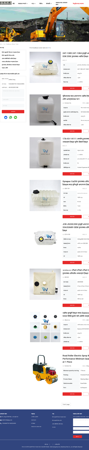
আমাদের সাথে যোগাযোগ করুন (36, 426)
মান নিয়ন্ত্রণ (33, 423)
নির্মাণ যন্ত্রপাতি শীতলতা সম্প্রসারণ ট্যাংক (11, 52)
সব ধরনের (53, 427)
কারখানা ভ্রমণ (33, 420)
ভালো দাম (72, 88)
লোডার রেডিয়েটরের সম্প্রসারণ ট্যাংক (10, 61)
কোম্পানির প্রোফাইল (34, 416)
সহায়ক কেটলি (5, 68)
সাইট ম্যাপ (46, 444)
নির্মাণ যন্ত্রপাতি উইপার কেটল (8, 55)
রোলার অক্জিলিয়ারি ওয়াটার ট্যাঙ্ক (9, 58)
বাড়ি (1, 44)
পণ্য (4, 44)
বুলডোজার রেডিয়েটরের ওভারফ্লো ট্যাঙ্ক (11, 65)
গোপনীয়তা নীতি (57, 444)
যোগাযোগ (13, 111)
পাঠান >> (77, 436)
